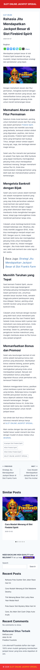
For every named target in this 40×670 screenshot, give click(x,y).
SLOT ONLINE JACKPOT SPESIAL (15, 456)
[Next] (34, 518)
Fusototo (17, 645)
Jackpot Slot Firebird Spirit (13, 443)
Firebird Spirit (27, 125)
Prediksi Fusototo (9, 640)
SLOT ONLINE (7, 15)
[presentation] (20, 508)
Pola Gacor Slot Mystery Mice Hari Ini (20, 606)
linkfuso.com (7, 634)
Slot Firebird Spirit (10, 447)
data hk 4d (6, 637)
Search (5, 563)
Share (27, 49)
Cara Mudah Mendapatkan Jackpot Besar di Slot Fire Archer (31, 472)
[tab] (15, 541)
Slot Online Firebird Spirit (12, 452)
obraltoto (7, 438)
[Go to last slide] (5, 518)
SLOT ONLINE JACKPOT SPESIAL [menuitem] (19, 423)
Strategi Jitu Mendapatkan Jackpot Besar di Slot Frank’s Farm (20, 262)
